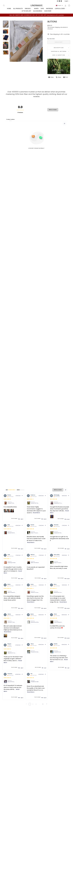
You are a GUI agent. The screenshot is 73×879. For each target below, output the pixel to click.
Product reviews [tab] (10, 119)
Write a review (53, 109)
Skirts (36, 8)
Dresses (28, 8)
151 (42, 704)
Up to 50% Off (26, 11)
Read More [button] (36, 513)
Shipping (57, 27)
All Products (18, 8)
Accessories (37, 11)
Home (9, 8)
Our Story (47, 11)
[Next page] (46, 704)
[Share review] (22, 495)
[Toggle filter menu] (64, 123)
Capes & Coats (60, 8)
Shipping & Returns (58, 51)
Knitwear (49, 8)
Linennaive (37, 5)
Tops (42, 8)
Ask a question (59, 55)
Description (59, 47)
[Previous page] (26, 704)
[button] (59, 5)
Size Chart (52, 38)
